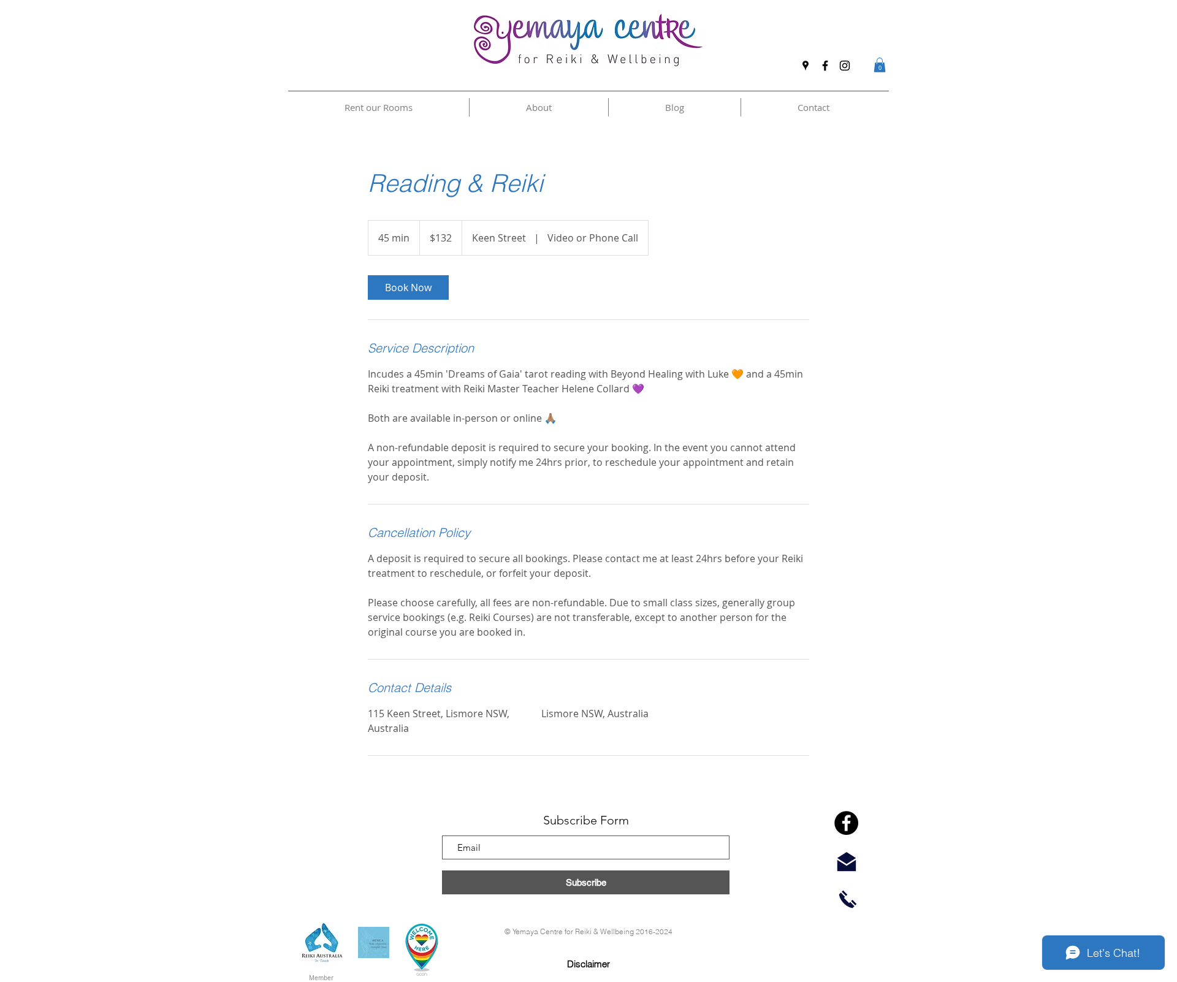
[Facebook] (825, 65)
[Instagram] (844, 65)
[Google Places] (805, 65)
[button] (880, 65)
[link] (408, 287)
